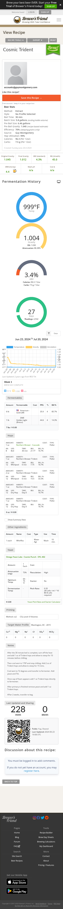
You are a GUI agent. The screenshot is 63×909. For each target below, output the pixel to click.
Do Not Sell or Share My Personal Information (31, 906)
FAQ (16, 846)
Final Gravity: (23, 156)
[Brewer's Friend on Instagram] (34, 818)
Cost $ (52, 167)
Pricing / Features (46, 865)
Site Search (17, 856)
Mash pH (31, 167)
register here (31, 770)
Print (53, 40)
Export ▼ (38, 40)
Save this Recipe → (31, 97)
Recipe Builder (46, 832)
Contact (46, 856)
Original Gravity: (7, 156)
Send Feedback (40, 903)
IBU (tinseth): (55, 156)
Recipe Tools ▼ (16, 40)
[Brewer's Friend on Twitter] (42, 818)
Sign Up (51, 6)
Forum (17, 841)
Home (17, 832)
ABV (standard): (39, 156)
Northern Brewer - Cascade (28, 445)
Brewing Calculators (46, 841)
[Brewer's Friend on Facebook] (38, 818)
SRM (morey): (10, 167)
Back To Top (11, 781)
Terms (50, 903)
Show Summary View (17, 519)
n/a (52, 170)
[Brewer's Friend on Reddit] (46, 818)
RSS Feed (57, 903)
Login (31, 12)
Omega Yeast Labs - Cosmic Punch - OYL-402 (25, 557)
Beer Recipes (17, 860)
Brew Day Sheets (46, 837)
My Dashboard (46, 846)
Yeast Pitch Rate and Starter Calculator (44, 602)
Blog (17, 837)
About (46, 860)
